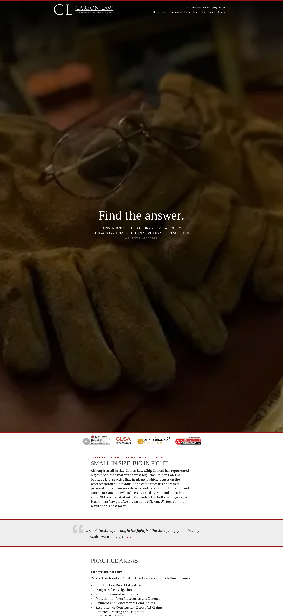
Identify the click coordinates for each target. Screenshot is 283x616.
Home (156, 11)
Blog (203, 11)
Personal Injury (191, 11)
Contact (211, 11)
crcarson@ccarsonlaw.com (197, 7)
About (164, 11)
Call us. (129, 537)
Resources (223, 11)
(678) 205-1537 (219, 7)
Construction (176, 11)
